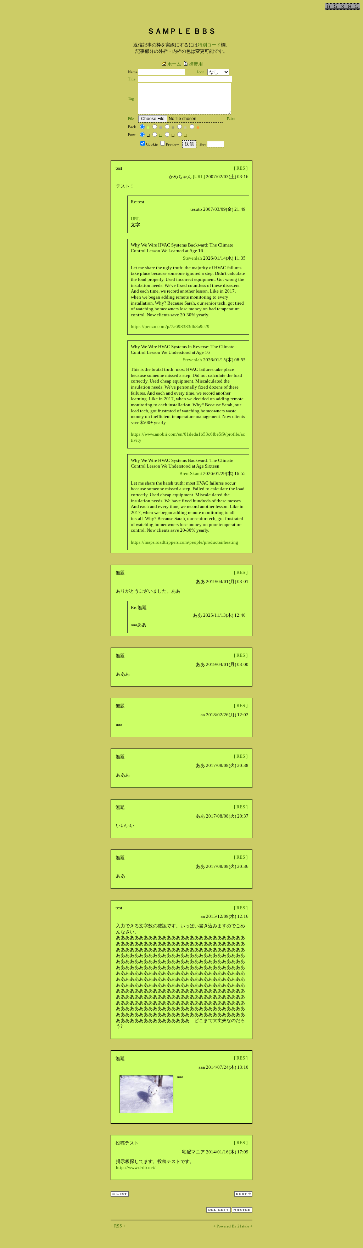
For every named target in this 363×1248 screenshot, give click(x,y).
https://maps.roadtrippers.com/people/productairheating (184, 542)
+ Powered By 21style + (232, 1226)
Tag (131, 99)
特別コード (209, 44)
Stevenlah (192, 258)
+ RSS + (118, 1226)
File (131, 119)
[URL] (199, 176)
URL (135, 218)
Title (131, 79)
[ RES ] (240, 168)
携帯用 (196, 64)
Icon (201, 72)
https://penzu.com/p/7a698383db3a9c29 (170, 326)
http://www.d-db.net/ (136, 1167)
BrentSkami (190, 473)
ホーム (174, 64)
